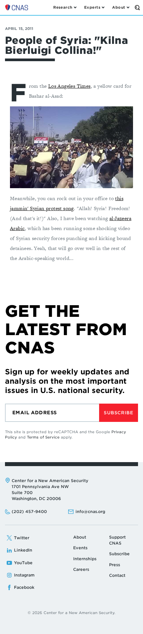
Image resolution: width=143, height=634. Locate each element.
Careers (81, 569)
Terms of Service (43, 437)
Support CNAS (117, 540)
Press (114, 564)
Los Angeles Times (69, 85)
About (79, 537)
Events (80, 547)
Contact (117, 575)
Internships (84, 558)
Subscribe (118, 412)
